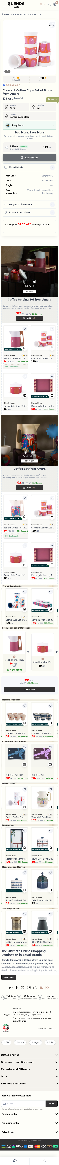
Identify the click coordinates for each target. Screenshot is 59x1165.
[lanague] (43, 4)
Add (31, 318)
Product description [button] (20, 212)
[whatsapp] (10, 988)
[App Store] (41, 988)
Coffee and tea (19, 14)
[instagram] (29, 988)
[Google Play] (47, 988)
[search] (49, 4)
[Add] (24, 329)
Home (6, 14)
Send (51, 1103)
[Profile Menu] (44, 1161)
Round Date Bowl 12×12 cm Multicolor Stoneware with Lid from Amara (43, 662)
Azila (51, 1042)
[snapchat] (35, 988)
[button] (4, 4)
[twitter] (22, 988)
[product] (15, 338)
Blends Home (9, 355)
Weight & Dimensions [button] (20, 204)
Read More (9, 977)
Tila (7, 1042)
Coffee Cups (35, 14)
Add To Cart (31, 157)
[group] (29, 47)
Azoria (21, 1042)
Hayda (37, 1042)
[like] (24, 592)
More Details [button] (16, 167)
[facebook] (16, 988)
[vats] (5, 1028)
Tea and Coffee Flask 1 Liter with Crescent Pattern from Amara (14, 660)
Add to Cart (29, 689)
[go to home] (15, 1161)
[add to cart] (24, 348)
